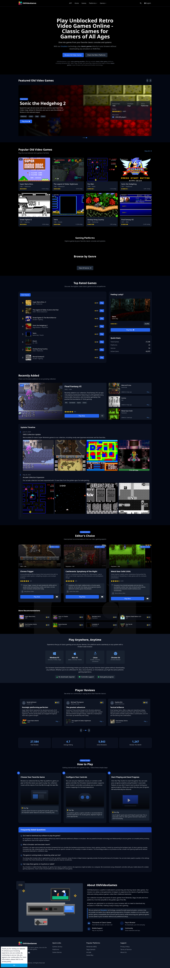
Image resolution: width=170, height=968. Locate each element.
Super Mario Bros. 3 (40, 102)
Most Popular (25, 295)
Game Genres (57, 952)
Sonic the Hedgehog (129, 184)
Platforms (92, 3)
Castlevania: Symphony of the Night (81, 571)
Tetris (56, 220)
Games (84, 3)
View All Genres (84, 268)
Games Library (57, 947)
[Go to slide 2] (85, 137)
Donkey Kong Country (95, 220)
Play (102, 303)
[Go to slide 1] (83, 137)
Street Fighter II (26, 220)
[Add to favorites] (102, 416)
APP (70, 3)
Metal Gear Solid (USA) (121, 571)
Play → (148, 392)
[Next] (150, 80)
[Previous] (147, 80)
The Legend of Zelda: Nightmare (66, 184)
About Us (123, 952)
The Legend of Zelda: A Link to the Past (46, 310)
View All (147, 151)
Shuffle (147, 324)
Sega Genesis (90, 949)
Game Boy (89, 955)
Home (77, 3)
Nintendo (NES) (91, 947)
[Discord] (29, 953)
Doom (35, 341)
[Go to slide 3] (86, 137)
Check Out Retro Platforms (96, 55)
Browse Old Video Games (73, 55)
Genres (102, 3)
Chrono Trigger (27, 571)
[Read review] (57, 597)
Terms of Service (125, 949)
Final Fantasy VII (127, 220)
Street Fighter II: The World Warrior (44, 318)
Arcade (88, 952)
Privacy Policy (124, 947)
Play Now (25, 122)
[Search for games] (140, 3)
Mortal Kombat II (38, 357)
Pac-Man (90, 184)
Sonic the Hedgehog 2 (40, 325)
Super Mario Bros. (26, 184)
